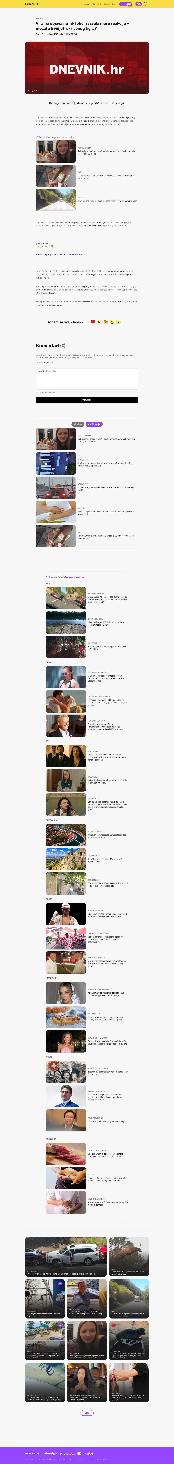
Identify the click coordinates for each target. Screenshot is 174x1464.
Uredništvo (29, 1459)
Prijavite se (87, 400)
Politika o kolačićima (99, 1459)
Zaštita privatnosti (81, 1459)
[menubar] (146, 3)
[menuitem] (146, 3)
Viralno (86, 4)
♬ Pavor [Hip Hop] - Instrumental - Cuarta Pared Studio (60, 254)
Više (87, 1413)
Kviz (100, 4)
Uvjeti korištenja (64, 1459)
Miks (94, 4)
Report (107, 4)
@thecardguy (42, 243)
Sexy (114, 4)
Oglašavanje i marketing (46, 1459)
